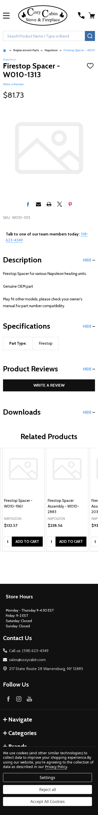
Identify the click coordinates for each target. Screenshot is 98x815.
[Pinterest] (70, 204)
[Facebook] (27, 204)
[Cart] (92, 15)
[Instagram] (19, 698)
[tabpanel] (23, 499)
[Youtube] (29, 698)
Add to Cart (27, 541)
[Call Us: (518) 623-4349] (81, 15)
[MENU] (6, 15)
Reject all (47, 789)
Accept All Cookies (47, 801)
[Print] (49, 204)
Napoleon (9, 59)
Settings (47, 777)
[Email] (38, 204)
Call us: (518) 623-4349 (28, 650)
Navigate (20, 719)
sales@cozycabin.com (27, 659)
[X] (59, 204)
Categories (22, 733)
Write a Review (13, 84)
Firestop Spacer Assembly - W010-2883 (63, 506)
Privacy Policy (56, 766)
